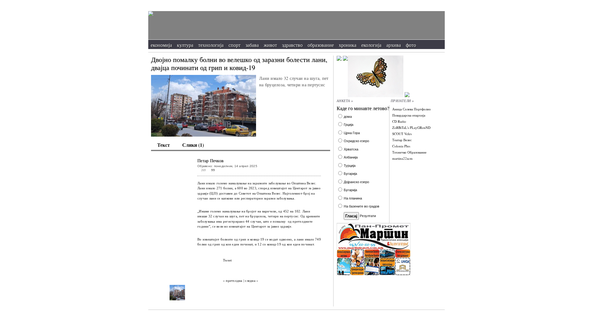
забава (252, 45)
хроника (347, 45)
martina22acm (402, 158)
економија (161, 45)
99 (212, 170)
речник (415, 3)
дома (348, 116)
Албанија (351, 157)
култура (185, 45)
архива (393, 45)
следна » (251, 280)
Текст (163, 144)
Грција (348, 124)
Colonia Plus (401, 146)
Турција (349, 165)
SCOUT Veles (402, 133)
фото (411, 45)
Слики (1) (193, 144)
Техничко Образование (409, 152)
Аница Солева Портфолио (411, 109)
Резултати (368, 216)
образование (321, 45)
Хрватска (351, 149)
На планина (353, 198)
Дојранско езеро (356, 182)
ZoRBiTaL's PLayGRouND (411, 127)
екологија (371, 45)
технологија (211, 45)
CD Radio (399, 121)
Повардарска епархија (408, 115)
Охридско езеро (356, 141)
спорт (235, 45)
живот (270, 45)
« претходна (232, 280)
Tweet (227, 260)
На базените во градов (361, 206)
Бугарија (350, 173)
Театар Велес (402, 140)
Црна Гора (352, 133)
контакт (435, 3)
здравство (292, 45)
